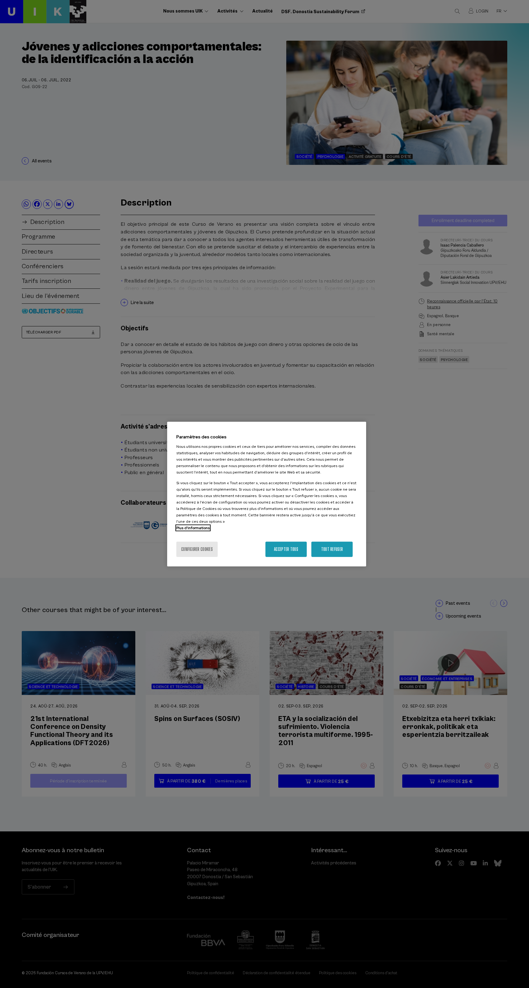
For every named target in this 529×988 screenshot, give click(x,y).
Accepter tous (286, 549)
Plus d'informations (193, 527)
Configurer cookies (197, 549)
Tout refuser (332, 549)
